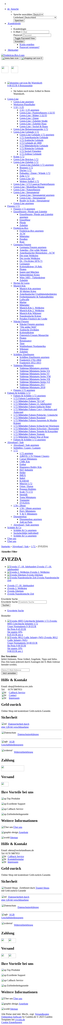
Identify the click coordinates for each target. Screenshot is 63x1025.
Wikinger (24, 349)
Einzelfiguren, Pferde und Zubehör (30, 211)
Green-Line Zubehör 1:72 (25, 162)
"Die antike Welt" (28, 327)
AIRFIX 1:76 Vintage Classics (34, 456)
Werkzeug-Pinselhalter (24, 104)
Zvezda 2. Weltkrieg (17, 588)
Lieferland (18, 17)
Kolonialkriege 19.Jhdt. (31, 266)
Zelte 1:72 (24, 176)
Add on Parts (26, 522)
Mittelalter (24, 236)
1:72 (15, 450)
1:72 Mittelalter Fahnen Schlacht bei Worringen (36, 426)
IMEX (23, 475)
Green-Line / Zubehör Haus (33, 123)
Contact (12, 695)
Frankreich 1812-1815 (30, 362)
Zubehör (24, 225)
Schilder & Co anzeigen (25, 530)
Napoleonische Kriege (30, 316)
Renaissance (25, 340)
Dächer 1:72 (25, 170)
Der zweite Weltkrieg (30, 258)
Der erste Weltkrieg (29, 255)
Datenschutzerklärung (28, 734)
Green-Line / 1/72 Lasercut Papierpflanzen (34, 184)
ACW (22, 233)
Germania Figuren (22, 244)
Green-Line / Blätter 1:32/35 (33, 115)
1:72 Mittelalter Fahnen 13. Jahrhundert (32, 404)
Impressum (14, 698)
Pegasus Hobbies (28, 489)
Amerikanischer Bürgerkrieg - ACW (37, 253)
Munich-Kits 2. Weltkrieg (32, 310)
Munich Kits (19, 285)
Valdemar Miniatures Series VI (34, 373)
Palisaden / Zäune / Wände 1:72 (35, 173)
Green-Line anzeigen (23, 101)
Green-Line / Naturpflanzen (26, 189)
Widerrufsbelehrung (23, 752)
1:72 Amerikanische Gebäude (34, 137)
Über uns (11, 538)
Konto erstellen (27, 44)
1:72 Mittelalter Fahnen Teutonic (29, 434)
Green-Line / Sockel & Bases (34, 126)
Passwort (17, 35)
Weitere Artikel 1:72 (29, 181)
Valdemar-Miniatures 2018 (32, 387)
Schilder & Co (14, 527)
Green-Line (13, 99)
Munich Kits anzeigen (30, 288)
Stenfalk (24, 494)
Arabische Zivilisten (29, 329)
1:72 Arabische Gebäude (31, 140)
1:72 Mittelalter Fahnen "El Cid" (29, 401)
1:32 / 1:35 (18, 107)
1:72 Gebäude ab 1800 (31, 143)
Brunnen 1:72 (26, 167)
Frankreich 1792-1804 (30, 360)
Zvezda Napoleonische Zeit (20, 593)
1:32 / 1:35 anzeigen (29, 110)
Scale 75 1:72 (26, 492)
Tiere (22, 343)
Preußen (24, 239)
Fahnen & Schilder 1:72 (18, 393)
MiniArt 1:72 (26, 483)
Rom (22, 242)
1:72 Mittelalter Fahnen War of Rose (31, 437)
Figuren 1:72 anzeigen (24, 209)
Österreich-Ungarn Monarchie (34, 335)
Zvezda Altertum (15, 591)
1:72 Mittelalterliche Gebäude (34, 145)
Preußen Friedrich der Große (33, 318)
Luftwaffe (24, 299)
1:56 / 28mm (19, 505)
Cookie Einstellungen (11, 1022)
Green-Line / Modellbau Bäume (28, 187)
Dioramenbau (20, 516)
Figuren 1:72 (13, 206)
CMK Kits (25, 461)
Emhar (23, 464)
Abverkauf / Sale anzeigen (26, 445)
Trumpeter (25, 500)
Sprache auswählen (23, 14)
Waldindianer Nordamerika (33, 346)
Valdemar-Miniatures (23, 365)
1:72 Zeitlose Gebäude (30, 154)
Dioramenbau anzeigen (31, 519)
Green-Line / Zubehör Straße (34, 121)
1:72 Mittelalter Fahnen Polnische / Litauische (35, 415)
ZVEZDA (25, 503)
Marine (23, 302)
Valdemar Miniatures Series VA (35, 371)
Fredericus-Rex (20, 228)
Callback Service (17, 692)
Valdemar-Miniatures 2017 (32, 384)
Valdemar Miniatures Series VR (35, 379)
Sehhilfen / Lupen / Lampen (27, 448)
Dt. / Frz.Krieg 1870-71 (31, 261)
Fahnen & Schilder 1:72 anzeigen (29, 395)
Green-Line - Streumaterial (32, 198)
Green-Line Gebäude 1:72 (26, 132)
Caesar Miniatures (28, 459)
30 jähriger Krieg (28, 291)
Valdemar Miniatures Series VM (35, 376)
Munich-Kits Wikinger (30, 313)
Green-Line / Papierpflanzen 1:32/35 (37, 112)
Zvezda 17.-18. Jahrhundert (20, 585)
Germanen (25, 264)
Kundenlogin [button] (14, 23)
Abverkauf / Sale (15, 442)
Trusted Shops (42, 888)
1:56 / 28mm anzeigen (30, 508)
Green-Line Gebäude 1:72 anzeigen (37, 134)
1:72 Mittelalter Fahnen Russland (29, 417)
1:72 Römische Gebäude (31, 148)
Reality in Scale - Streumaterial (34, 200)
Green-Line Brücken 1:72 (25, 159)
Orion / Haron (26, 486)
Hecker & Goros (21, 283)
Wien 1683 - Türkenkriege (32, 277)
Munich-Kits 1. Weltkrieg (32, 307)
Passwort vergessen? (29, 47)
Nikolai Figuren (21, 321)
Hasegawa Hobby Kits (31, 467)
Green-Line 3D (27, 178)
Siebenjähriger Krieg (30, 274)
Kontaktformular (16, 859)
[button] (13, 9)
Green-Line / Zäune (29, 118)
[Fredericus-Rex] (12, 55)
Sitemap (14, 837)
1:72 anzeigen (26, 453)
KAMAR (24, 481)
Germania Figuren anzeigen (33, 247)
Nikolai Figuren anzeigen (32, 324)
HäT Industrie (26, 470)
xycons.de (20, 1019)
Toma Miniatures (28, 497)
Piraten (23, 269)
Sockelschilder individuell (25, 533)
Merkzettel (12, 50)
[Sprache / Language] (5, 72)
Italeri (22, 478)
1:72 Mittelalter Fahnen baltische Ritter (32, 406)
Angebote (23, 832)
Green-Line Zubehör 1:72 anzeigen (37, 165)
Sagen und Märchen (29, 272)
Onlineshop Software (11, 1017)
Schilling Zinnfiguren (23, 354)
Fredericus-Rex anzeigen (32, 231)
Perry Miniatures (28, 511)
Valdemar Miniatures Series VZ (35, 382)
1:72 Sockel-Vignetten (30, 151)
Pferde (23, 222)
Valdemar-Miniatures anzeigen (34, 368)
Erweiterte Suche (9, 602)
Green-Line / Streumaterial (26, 192)
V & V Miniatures (28, 513)
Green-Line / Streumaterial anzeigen (37, 195)
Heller (23, 472)
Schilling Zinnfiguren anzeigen (34, 357)
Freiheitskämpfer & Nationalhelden (37, 296)
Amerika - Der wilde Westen (33, 250)
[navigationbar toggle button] (10, 58)
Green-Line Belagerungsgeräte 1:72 (30, 129)
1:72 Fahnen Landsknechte (26, 398)
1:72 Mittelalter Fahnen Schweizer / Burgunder (36, 428)
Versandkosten (42, 1014)
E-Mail (16, 32)
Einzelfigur (25, 220)
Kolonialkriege (27, 332)
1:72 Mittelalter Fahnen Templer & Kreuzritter (35, 431)
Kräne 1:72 (18, 156)
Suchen (5, 605)
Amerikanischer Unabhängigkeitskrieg (38, 294)
